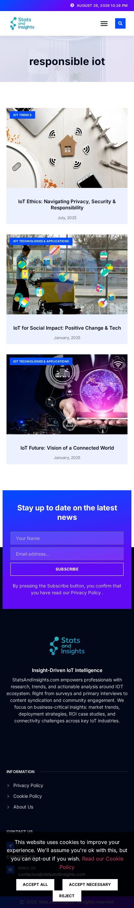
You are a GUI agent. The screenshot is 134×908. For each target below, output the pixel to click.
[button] (104, 23)
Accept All (35, 884)
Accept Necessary (90, 884)
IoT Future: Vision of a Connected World (67, 448)
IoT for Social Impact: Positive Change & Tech (67, 328)
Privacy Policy (86, 592)
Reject (66, 895)
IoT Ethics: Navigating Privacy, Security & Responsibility (67, 204)
